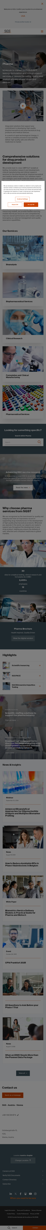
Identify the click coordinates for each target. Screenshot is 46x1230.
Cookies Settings (22, 199)
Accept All (31, 204)
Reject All (15, 204)
